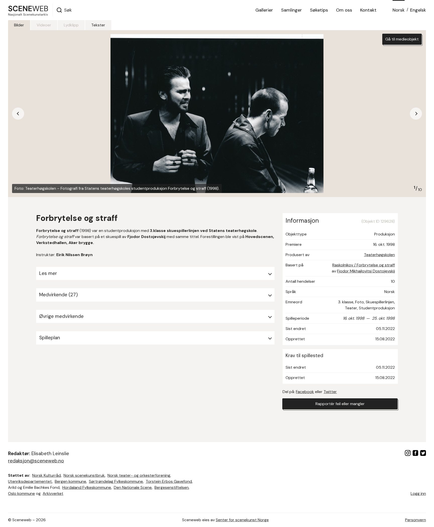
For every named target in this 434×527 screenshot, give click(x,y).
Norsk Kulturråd (46, 475)
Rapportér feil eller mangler (340, 403)
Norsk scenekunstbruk (84, 475)
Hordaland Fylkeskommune (86, 487)
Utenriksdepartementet (30, 481)
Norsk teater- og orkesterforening (138, 475)
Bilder (19, 25)
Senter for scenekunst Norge (242, 519)
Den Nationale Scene (133, 487)
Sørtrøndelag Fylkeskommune (116, 481)
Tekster (98, 25)
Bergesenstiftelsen (171, 487)
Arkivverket (53, 493)
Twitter (330, 391)
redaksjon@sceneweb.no (36, 461)
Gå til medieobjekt (402, 39)
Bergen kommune (70, 481)
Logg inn (418, 493)
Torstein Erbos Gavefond (169, 481)
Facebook (305, 391)
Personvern (415, 519)
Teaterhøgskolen (379, 254)
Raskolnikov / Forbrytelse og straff (363, 265)
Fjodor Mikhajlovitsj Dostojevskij (366, 271)
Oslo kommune (21, 493)
